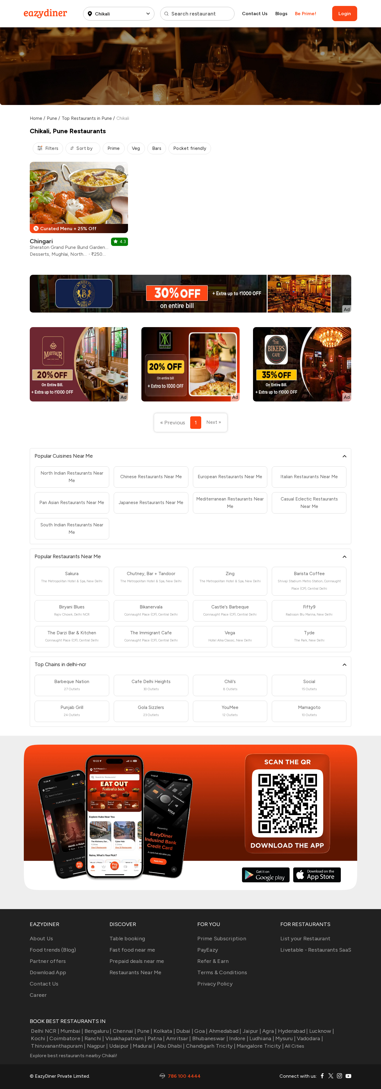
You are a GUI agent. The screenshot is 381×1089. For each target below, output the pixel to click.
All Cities (294, 1046)
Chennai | (124, 1031)
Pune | (144, 1031)
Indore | (238, 1038)
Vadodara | (310, 1038)
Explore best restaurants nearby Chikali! (73, 1055)
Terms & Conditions (222, 972)
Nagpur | (97, 1046)
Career (38, 995)
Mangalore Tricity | (260, 1046)
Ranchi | (94, 1038)
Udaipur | (120, 1046)
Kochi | (39, 1038)
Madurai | (144, 1046)
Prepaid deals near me (137, 961)
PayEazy (207, 950)
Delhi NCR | (45, 1031)
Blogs (281, 13)
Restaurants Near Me (136, 972)
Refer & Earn (213, 961)
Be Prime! (305, 13)
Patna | (156, 1038)
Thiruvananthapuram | (58, 1046)
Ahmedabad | (225, 1031)
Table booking (127, 938)
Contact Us (255, 13)
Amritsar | (178, 1038)
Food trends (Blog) (53, 950)
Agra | (269, 1031)
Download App (48, 972)
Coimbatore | (66, 1038)
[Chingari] (79, 211)
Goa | (200, 1031)
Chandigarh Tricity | (210, 1046)
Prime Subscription (221, 938)
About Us (41, 938)
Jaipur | (252, 1031)
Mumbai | (71, 1031)
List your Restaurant (305, 938)
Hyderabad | (293, 1031)
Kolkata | (164, 1031)
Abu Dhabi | (171, 1046)
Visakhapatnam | (125, 1038)
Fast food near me (132, 950)
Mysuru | (285, 1038)
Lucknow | (321, 1031)
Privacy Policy (214, 983)
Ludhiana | (261, 1038)
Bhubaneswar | (210, 1038)
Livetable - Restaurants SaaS (315, 950)
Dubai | (184, 1031)
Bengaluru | (98, 1031)
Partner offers (48, 961)
